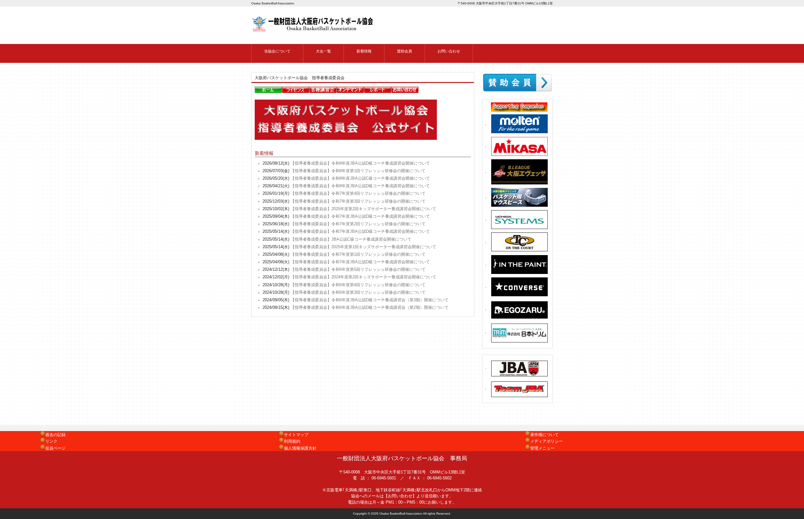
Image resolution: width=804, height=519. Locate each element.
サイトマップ (296, 434)
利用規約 (292, 441)
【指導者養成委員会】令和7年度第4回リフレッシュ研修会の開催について (358, 193)
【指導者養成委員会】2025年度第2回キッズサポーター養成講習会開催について (363, 208)
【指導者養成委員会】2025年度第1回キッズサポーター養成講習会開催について (363, 246)
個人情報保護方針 (300, 448)
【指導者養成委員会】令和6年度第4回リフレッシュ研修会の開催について (358, 284)
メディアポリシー (546, 441)
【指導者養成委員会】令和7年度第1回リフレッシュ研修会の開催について (358, 254)
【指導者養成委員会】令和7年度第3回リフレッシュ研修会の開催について (358, 201)
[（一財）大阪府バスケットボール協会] (313, 29)
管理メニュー (542, 448)
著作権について (544, 434)
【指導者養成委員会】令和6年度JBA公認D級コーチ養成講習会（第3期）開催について (369, 300)
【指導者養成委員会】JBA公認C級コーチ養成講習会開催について (351, 239)
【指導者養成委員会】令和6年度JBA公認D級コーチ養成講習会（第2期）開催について (369, 307)
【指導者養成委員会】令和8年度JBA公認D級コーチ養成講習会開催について (360, 163)
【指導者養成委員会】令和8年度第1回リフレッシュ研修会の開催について (358, 170)
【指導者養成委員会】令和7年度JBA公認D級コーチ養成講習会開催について (360, 216)
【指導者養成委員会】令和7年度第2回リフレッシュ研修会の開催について (358, 223)
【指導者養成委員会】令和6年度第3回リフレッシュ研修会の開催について (358, 292)
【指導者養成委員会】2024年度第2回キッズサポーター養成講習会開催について (363, 277)
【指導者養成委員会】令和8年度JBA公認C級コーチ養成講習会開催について (360, 178)
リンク (51, 441)
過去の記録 (55, 434)
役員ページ (55, 448)
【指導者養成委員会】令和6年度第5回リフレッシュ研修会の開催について (358, 269)
